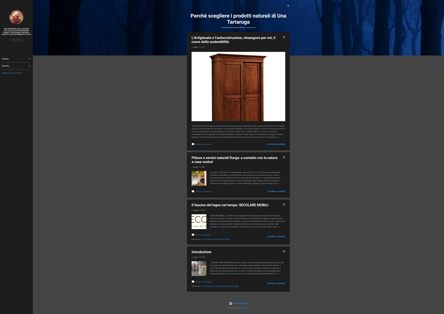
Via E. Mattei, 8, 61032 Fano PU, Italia (215, 239)
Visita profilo (16, 40)
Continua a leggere (276, 144)
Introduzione (201, 252)
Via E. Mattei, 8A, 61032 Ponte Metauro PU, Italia (220, 286)
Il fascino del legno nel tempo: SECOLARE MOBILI (230, 205)
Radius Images (244, 308)
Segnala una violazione (11, 73)
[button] (283, 37)
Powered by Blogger (240, 303)
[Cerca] (288, 6)
